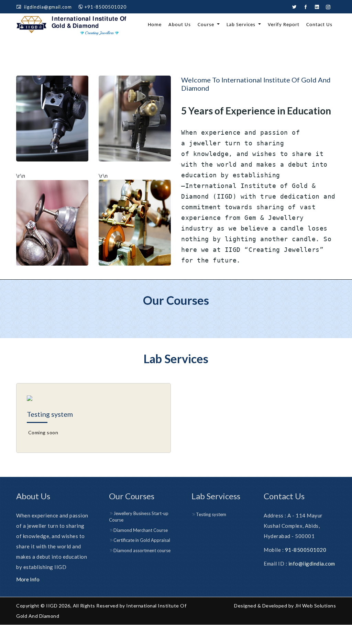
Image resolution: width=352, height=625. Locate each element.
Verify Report (283, 24)
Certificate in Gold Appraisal (141, 540)
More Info (28, 579)
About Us (179, 24)
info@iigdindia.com (311, 563)
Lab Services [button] (242, 24)
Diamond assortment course (141, 550)
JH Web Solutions (315, 606)
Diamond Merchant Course (140, 530)
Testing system (50, 414)
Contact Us (319, 24)
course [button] (207, 24)
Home (155, 24)
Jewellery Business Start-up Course (138, 517)
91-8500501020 (306, 550)
